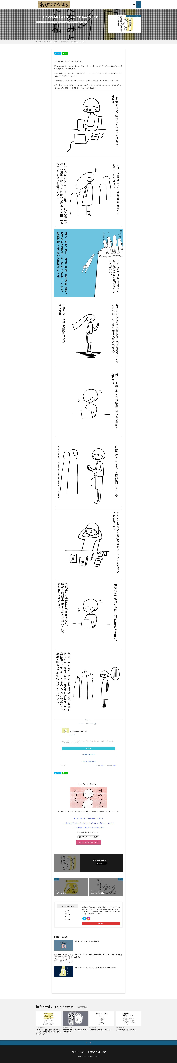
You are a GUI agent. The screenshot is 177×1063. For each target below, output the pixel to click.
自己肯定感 (82, 22)
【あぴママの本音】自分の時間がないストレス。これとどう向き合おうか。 (98, 955)
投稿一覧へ (101, 923)
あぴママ (103, 765)
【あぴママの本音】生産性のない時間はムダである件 (75, 1031)
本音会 (65, 22)
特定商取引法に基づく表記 (97, 1052)
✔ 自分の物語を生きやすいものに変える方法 (88, 827)
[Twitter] (57, 53)
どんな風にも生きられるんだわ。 (126, 1030)
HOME (39, 41)
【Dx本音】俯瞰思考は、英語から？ (100, 1030)
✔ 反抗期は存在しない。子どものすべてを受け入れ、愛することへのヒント (88, 823)
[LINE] (65, 53)
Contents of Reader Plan (89, 754)
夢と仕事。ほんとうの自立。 (56, 22)
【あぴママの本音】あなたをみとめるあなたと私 (73, 41)
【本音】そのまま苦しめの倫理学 (86, 941)
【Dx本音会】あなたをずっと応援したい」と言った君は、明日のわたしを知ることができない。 (48, 1032)
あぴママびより (94, 1056)
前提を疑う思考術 (74, 22)
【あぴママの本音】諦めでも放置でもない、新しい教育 (95, 968)
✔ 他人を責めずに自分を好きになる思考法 (88, 818)
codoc (114, 765)
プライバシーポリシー (78, 1052)
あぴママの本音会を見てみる (88, 842)
